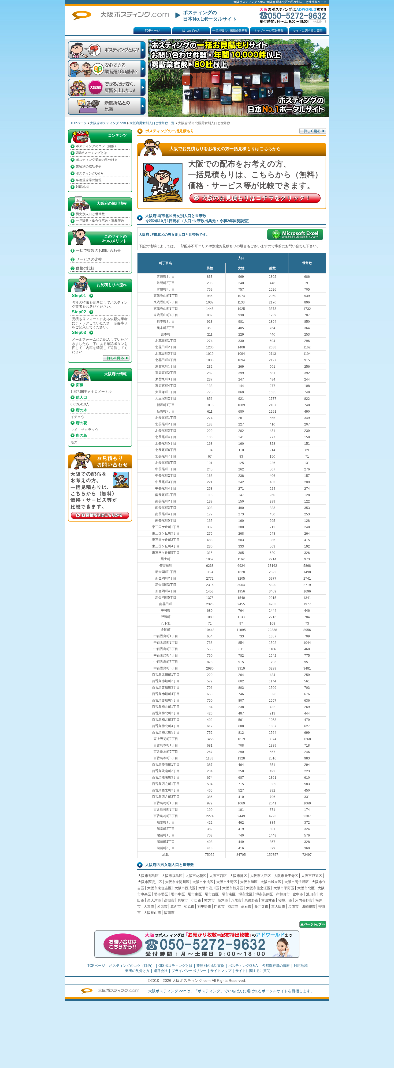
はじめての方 (191, 30)
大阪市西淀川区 (150, 882)
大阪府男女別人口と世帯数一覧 (151, 123)
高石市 (246, 906)
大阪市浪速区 (311, 876)
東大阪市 (278, 906)
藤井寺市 (261, 906)
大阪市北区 (306, 888)
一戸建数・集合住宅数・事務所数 (100, 221)
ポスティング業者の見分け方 (97, 160)
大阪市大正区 (260, 876)
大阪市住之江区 (258, 888)
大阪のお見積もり (256, 198)
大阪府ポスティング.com (108, 123)
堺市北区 (245, 894)
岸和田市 (283, 894)
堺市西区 (212, 894)
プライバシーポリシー (189, 971)
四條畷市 (308, 906)
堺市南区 (229, 894)
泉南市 (293, 906)
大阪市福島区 (172, 876)
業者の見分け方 (137, 971)
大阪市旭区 (249, 882)
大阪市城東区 (271, 882)
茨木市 (223, 900)
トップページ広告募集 (269, 30)
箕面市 (175, 906)
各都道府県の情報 (89, 180)
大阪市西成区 (184, 888)
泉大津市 (154, 900)
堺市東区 (195, 894)
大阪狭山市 (152, 913)
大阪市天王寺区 (286, 876)
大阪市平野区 (283, 888)
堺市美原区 (264, 894)
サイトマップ (220, 971)
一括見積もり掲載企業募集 (230, 30)
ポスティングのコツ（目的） (97, 146)
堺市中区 (178, 894)
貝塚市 (182, 900)
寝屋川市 (285, 900)
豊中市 (298, 894)
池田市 (311, 894)
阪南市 (169, 913)
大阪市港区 (238, 876)
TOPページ (152, 30)
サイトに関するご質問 (307, 30)
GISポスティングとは (91, 153)
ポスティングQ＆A (89, 173)
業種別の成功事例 (89, 166)
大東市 (149, 906)
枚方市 (209, 900)
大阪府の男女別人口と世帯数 (169, 864)
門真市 (219, 906)
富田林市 (268, 900)
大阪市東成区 (202, 882)
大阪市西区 (218, 876)
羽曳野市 (204, 906)
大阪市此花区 (195, 876)
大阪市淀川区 (208, 888)
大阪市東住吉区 (159, 888)
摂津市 (233, 906)
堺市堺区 (161, 894)
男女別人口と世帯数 (90, 214)
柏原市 (189, 906)
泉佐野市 (251, 900)
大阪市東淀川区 (177, 882)
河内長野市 (304, 900)
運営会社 (161, 971)
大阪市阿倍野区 (296, 882)
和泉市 (162, 906)
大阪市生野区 (226, 882)
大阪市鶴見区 (232, 888)
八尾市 (236, 900)
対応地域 (82, 187)
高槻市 (169, 900)
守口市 (196, 900)
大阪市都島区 (148, 876)
